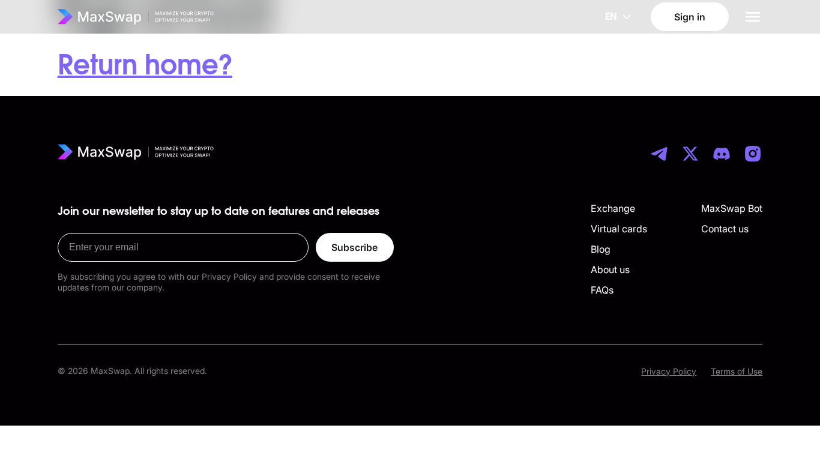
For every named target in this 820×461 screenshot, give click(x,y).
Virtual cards (619, 229)
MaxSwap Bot (731, 208)
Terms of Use (736, 371)
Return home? (145, 66)
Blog (600, 249)
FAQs (602, 290)
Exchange (613, 208)
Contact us (725, 229)
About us (610, 270)
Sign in (689, 17)
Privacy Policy (668, 371)
